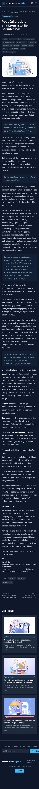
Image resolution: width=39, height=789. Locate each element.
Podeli (22, 578)
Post (13, 578)
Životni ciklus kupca (9, 52)
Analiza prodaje (29, 39)
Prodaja (5, 48)
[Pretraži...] (32, 3)
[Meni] (36, 3)
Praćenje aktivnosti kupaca (11, 45)
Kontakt (19, 771)
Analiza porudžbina (16, 39)
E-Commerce (14, 12)
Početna (4, 12)
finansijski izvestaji (8, 42)
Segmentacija (14, 48)
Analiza (5, 39)
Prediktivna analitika (28, 45)
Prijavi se (30, 569)
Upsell (23, 48)
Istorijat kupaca (21, 42)
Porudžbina (32, 42)
